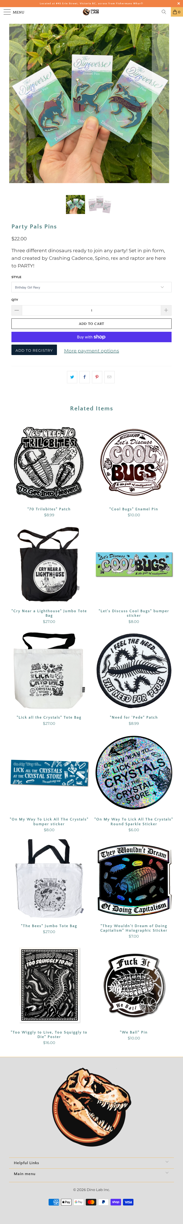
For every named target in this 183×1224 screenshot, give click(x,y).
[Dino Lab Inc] (91, 12)
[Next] (160, 109)
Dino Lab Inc (98, 1189)
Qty (14, 300)
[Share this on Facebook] (84, 377)
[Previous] (17, 109)
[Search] (165, 12)
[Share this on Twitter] (72, 377)
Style (16, 277)
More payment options (91, 351)
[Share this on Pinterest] (97, 377)
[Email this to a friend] (109, 377)
